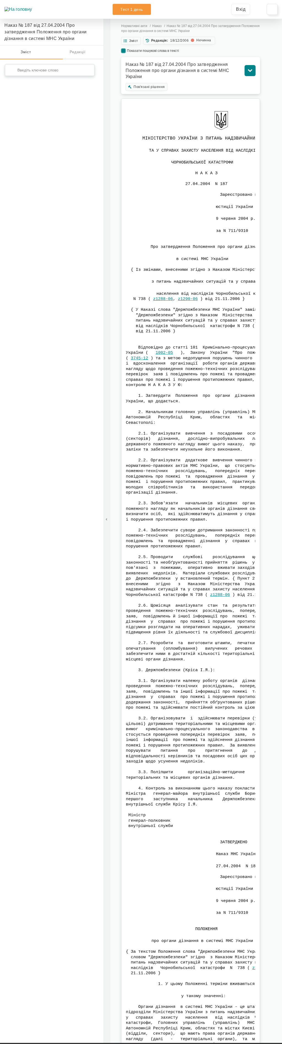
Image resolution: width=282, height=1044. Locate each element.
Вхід (240, 9)
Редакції (78, 52)
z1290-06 (188, 299)
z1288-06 (163, 299)
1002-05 (164, 352)
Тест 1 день (131, 9)
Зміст (26, 52)
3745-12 (139, 358)
